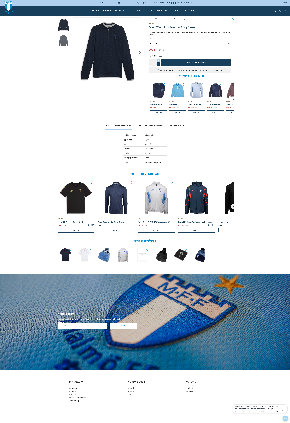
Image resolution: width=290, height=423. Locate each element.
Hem (150, 19)
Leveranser (73, 394)
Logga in (285, 3)
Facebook (189, 388)
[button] (190, 43)
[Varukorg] (285, 11)
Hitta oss (131, 391)
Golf (164, 19)
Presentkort (73, 388)
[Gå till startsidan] (8, 8)
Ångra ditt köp (74, 401)
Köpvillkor (72, 391)
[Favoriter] (280, 10)
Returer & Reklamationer (77, 398)
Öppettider (131, 388)
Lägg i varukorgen (196, 62)
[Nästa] (232, 99)
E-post (61, 323)
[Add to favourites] (232, 18)
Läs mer (151, 38)
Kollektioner (156, 19)
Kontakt (130, 394)
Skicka (123, 326)
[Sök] (275, 11)
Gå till (159, 113)
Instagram (189, 391)
